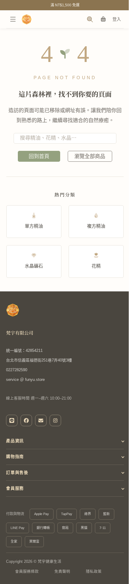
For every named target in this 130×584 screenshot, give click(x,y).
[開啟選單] (13, 19)
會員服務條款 (27, 571)
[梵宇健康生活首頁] (12, 310)
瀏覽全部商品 (89, 156)
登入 (116, 19)
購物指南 (15, 456)
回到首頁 (39, 156)
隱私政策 (94, 571)
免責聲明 (62, 571)
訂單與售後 (17, 472)
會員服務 (15, 488)
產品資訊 (15, 441)
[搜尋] (90, 19)
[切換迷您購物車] (103, 19)
